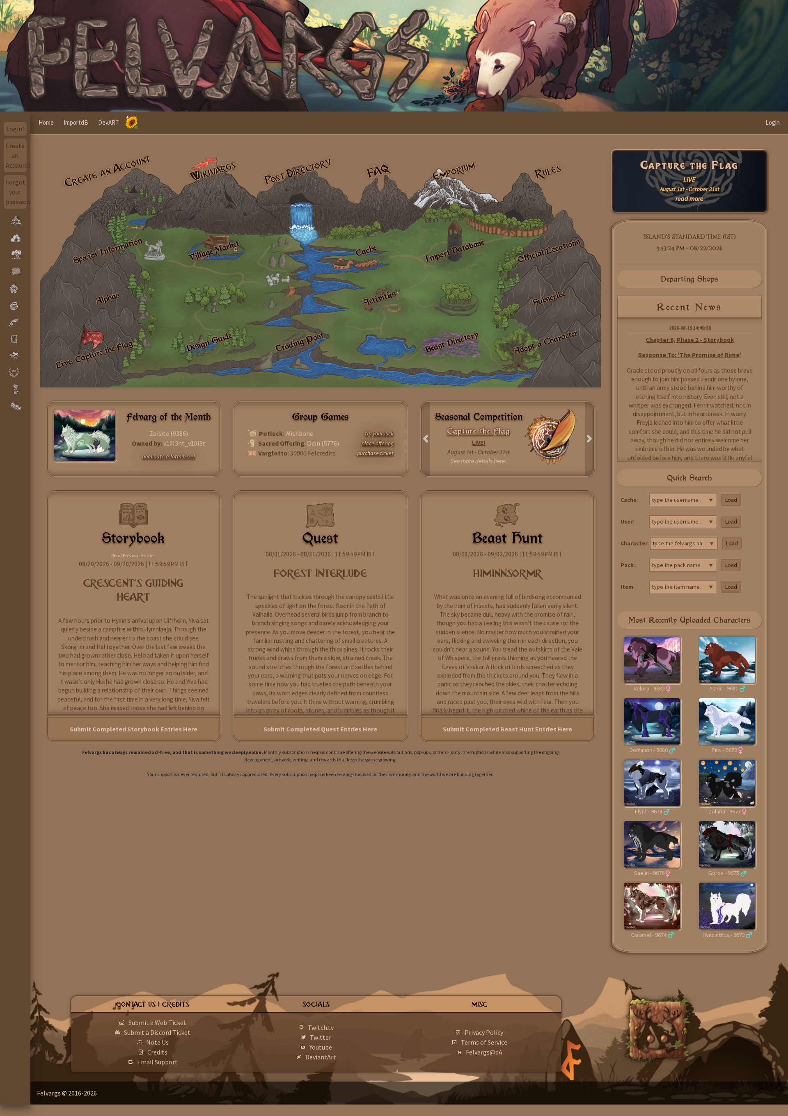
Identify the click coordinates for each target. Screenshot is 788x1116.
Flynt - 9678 (648, 811)
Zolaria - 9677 (724, 811)
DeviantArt (320, 1057)
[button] (425, 439)
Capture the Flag (690, 165)
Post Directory (298, 171)
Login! (15, 129)
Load (731, 499)
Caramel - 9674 (649, 934)
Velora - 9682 (649, 688)
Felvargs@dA (484, 1052)
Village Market (214, 250)
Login (772, 122)
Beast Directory (451, 342)
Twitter (320, 1037)
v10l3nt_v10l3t (184, 443)
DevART (108, 122)
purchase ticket (375, 453)
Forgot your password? (16, 192)
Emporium (453, 171)
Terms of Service (484, 1042)
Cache (366, 250)
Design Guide (209, 341)
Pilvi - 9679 (724, 750)
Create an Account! (16, 155)
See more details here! (478, 461)
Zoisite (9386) (168, 433)
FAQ (379, 171)
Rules (548, 171)
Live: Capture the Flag (94, 353)
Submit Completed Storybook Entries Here (133, 729)
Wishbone (299, 433)
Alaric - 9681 (723, 688)
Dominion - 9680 (649, 750)
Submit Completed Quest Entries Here (320, 729)
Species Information (107, 250)
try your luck (379, 433)
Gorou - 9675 (723, 873)
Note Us (157, 1042)
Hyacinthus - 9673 (724, 934)
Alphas (107, 297)
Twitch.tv (321, 1027)
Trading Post (300, 342)
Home (46, 122)
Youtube (320, 1047)
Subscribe (549, 298)
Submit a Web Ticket (157, 1022)
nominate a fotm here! (168, 456)
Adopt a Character (545, 341)
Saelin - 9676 (649, 873)
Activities (379, 298)
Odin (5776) (323, 443)
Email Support (157, 1062)
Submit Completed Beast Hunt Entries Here (507, 729)
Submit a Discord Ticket (157, 1032)
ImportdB (76, 122)
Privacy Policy (484, 1032)
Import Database (455, 250)
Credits (157, 1052)
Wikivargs (213, 171)
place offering (378, 443)
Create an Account (107, 171)
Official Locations (548, 250)
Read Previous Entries (133, 555)
